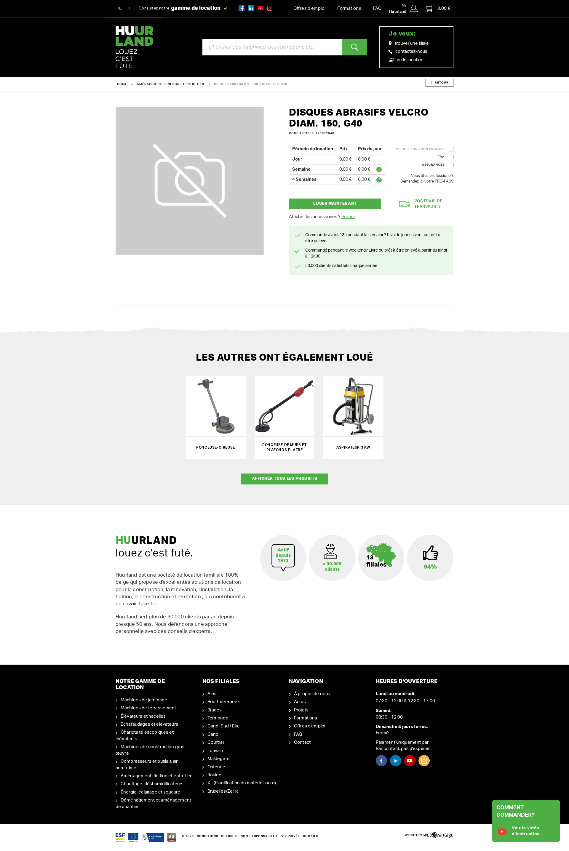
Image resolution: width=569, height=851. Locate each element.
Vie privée (290, 836)
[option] (189, 181)
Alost (212, 694)
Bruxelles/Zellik (222, 791)
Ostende (216, 767)
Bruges (214, 710)
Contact (302, 742)
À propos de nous (312, 694)
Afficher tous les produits (284, 479)
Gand (213, 734)
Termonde (217, 718)
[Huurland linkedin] (251, 8)
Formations (349, 8)
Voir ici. (348, 217)
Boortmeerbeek (223, 702)
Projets (301, 710)
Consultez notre (179, 8)
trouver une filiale (412, 43)
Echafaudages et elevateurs (149, 724)
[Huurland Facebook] (241, 8)
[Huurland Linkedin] (395, 760)
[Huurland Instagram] (269, 8)
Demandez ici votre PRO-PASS (426, 181)
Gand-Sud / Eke (223, 726)
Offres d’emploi (309, 8)
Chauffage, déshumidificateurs (152, 784)
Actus (300, 702)
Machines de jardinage (144, 700)
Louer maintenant (335, 204)
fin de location (408, 59)
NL (119, 8)
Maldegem (218, 758)
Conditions (207, 836)
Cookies (310, 836)
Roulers (215, 775)
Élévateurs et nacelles (143, 716)
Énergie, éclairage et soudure (150, 792)
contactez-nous (411, 51)
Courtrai (215, 742)
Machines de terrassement (148, 708)
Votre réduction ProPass (420, 149)
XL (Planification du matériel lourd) (241, 783)
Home (122, 84)
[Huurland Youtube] (260, 8)
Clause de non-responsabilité (249, 836)
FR (128, 8)
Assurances (433, 164)
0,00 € (443, 8)
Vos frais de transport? (428, 204)
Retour (442, 82)
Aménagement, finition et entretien (170, 84)
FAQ (377, 8)
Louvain (215, 750)
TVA (441, 156)
